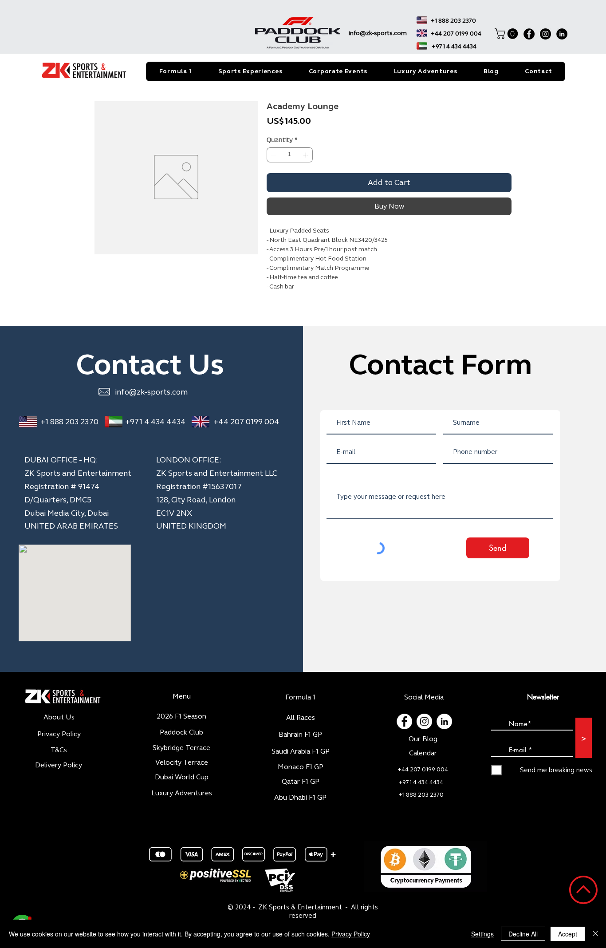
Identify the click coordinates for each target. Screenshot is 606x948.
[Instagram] (545, 34)
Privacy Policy (350, 933)
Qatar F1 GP (300, 781)
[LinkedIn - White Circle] (444, 721)
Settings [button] (482, 933)
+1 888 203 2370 (69, 422)
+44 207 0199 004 (246, 422)
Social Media (424, 697)
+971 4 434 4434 (155, 422)
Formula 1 (300, 697)
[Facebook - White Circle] (404, 721)
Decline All (523, 933)
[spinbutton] (290, 155)
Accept (567, 933)
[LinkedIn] (561, 34)
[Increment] (306, 155)
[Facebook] (529, 34)
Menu (182, 696)
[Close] (595, 934)
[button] (507, 33)
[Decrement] (273, 155)
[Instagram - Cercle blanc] (424, 721)
